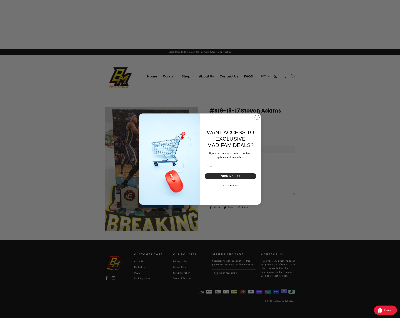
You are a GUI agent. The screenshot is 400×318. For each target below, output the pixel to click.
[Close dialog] (257, 117)
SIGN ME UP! (230, 176)
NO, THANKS (230, 186)
